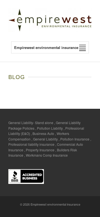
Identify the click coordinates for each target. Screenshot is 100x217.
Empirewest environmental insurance (55, 204)
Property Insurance (40, 149)
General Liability (45, 139)
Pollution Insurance (74, 139)
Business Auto (43, 133)
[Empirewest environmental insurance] (50, 30)
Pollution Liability (50, 128)
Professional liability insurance (31, 144)
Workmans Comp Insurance (47, 155)
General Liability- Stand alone (30, 122)
